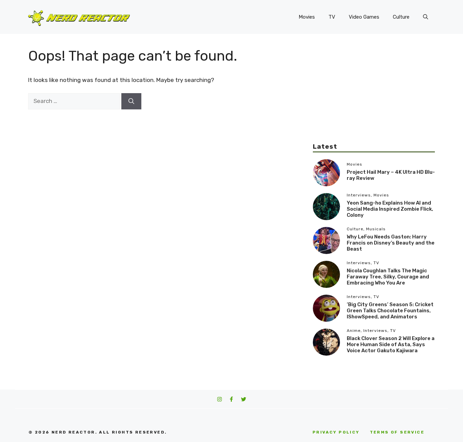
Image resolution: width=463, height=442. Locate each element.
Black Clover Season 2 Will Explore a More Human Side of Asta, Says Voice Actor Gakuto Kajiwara (391, 344)
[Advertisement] (374, 94)
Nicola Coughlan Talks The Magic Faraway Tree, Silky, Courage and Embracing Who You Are (388, 277)
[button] (425, 17)
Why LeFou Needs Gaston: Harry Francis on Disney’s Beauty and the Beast (391, 243)
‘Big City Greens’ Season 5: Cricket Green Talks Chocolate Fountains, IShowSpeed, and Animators (390, 310)
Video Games (364, 17)
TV (331, 17)
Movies (307, 17)
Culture (401, 17)
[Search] (131, 101)
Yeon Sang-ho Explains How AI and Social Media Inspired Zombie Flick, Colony (390, 209)
